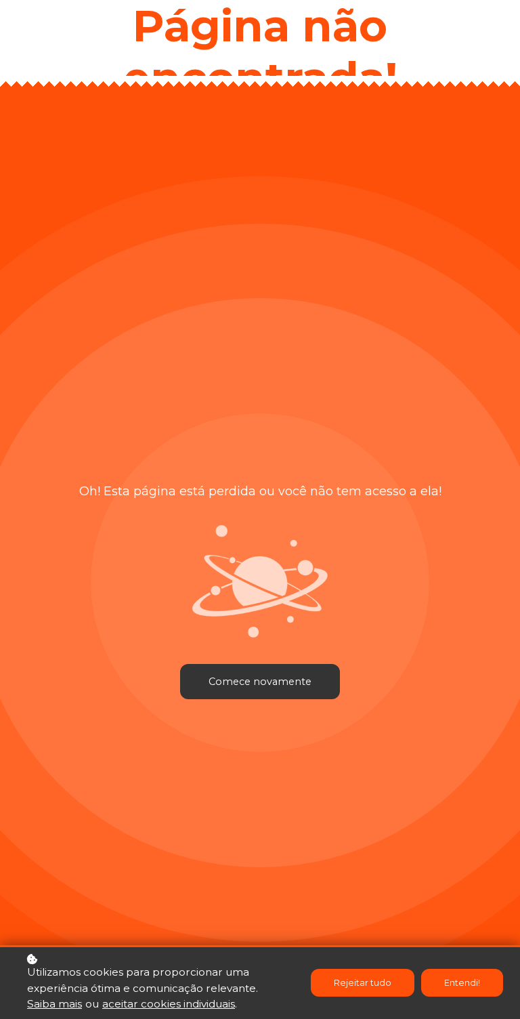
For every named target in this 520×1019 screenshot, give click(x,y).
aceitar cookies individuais (168, 1003)
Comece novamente (260, 681)
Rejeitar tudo (362, 983)
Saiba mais (54, 1003)
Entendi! (462, 983)
